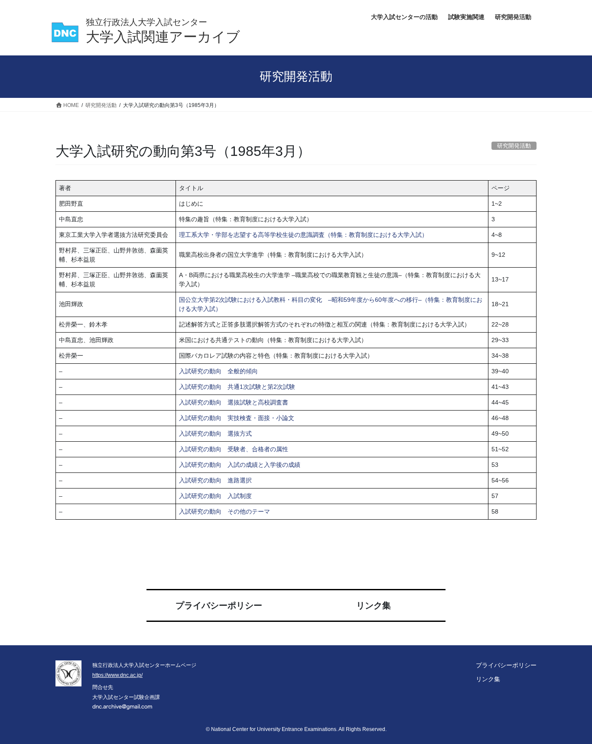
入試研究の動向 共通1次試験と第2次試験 (237, 386)
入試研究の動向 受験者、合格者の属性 (233, 449)
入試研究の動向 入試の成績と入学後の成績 (239, 464)
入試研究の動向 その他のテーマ (224, 511)
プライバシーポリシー (219, 605)
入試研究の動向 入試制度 (215, 495)
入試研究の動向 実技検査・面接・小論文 (236, 417)
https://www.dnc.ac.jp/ (117, 675)
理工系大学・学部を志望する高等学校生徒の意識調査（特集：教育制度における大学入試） (303, 234)
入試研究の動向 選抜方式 (215, 433)
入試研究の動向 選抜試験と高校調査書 (233, 402)
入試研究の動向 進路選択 (215, 480)
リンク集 (373, 605)
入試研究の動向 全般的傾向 (218, 371)
